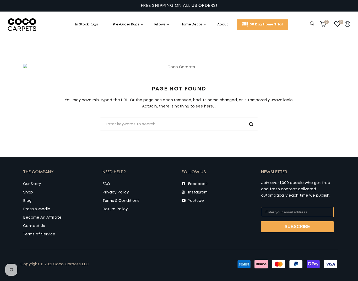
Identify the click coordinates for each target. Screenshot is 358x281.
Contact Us (34, 226)
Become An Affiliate (42, 217)
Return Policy (115, 209)
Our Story (32, 184)
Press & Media (36, 209)
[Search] (312, 23)
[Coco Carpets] (27, 24)
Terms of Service (39, 234)
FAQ (106, 184)
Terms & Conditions (120, 200)
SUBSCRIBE (297, 226)
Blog (27, 200)
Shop (28, 192)
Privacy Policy (115, 192)
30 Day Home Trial (266, 24)
